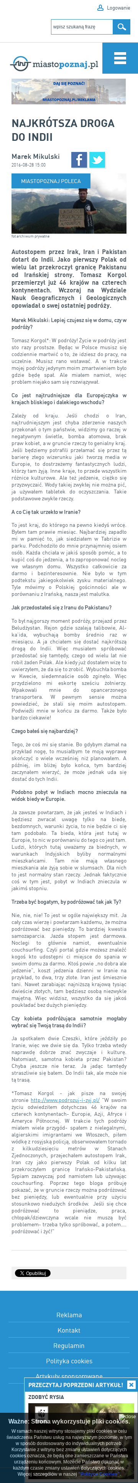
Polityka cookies (69, 1361)
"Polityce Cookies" (99, 1474)
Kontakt (69, 1330)
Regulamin (69, 1345)
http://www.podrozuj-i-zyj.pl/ (65, 1100)
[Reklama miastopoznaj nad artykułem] (69, 91)
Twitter (97, 160)
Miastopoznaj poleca (51, 181)
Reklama (69, 1314)
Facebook (79, 160)
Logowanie (118, 8)
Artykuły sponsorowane (69, 1376)
